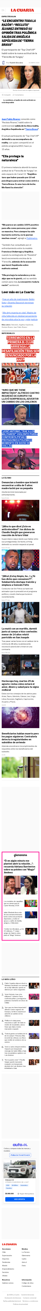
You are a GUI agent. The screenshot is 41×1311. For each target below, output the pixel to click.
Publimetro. (32, 238)
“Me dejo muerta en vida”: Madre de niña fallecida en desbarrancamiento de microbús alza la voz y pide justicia (20, 316)
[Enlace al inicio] (20, 856)
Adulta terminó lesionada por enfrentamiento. (14, 493)
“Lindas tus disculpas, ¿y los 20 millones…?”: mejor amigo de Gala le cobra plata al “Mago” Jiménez (14, 932)
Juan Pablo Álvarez (20, 327)
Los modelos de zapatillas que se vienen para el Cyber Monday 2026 (13, 903)
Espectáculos (9, 16)
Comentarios (19, 95)
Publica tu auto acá (20, 1155)
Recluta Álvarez (7, 327)
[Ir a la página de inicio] (22, 10)
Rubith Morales (16, 62)
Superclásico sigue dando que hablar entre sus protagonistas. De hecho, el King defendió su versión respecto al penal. (20, 542)
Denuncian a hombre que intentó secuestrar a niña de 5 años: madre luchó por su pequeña (20, 485)
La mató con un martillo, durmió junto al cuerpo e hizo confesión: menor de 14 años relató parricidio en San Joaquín (19, 633)
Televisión (14, 325)
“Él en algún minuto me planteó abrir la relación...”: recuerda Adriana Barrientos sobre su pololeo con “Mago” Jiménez (19, 866)
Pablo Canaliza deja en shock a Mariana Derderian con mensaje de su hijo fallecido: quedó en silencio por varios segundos (16, 986)
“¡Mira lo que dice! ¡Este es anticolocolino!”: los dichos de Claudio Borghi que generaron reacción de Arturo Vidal (18, 531)
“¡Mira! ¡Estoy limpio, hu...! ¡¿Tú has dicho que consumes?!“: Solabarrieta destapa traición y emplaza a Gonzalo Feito (19, 580)
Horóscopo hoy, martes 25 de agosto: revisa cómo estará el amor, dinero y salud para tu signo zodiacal (20, 685)
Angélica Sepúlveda (26, 325)
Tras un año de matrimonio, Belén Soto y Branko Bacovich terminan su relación (18, 302)
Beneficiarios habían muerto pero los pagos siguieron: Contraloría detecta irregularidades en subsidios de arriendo (20, 738)
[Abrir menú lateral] (4, 10)
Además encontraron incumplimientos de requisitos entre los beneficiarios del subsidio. (19, 749)
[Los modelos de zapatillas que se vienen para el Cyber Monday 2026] (30, 904)
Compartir (7, 95)
